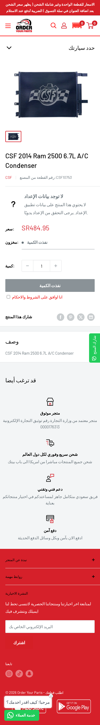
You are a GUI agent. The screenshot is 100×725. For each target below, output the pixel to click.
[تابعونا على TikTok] (19, 673)
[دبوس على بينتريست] (70, 317)
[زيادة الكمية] (55, 265)
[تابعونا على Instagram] (9, 673)
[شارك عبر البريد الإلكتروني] (91, 317)
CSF (8, 177)
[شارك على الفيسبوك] (60, 317)
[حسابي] (64, 25)
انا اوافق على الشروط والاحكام (37, 297)
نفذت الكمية (50, 285)
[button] (76, 25)
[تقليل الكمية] (27, 265)
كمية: (9, 265)
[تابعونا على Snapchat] (29, 673)
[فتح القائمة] (8, 26)
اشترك (19, 642)
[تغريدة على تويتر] (81, 317)
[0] (90, 25)
